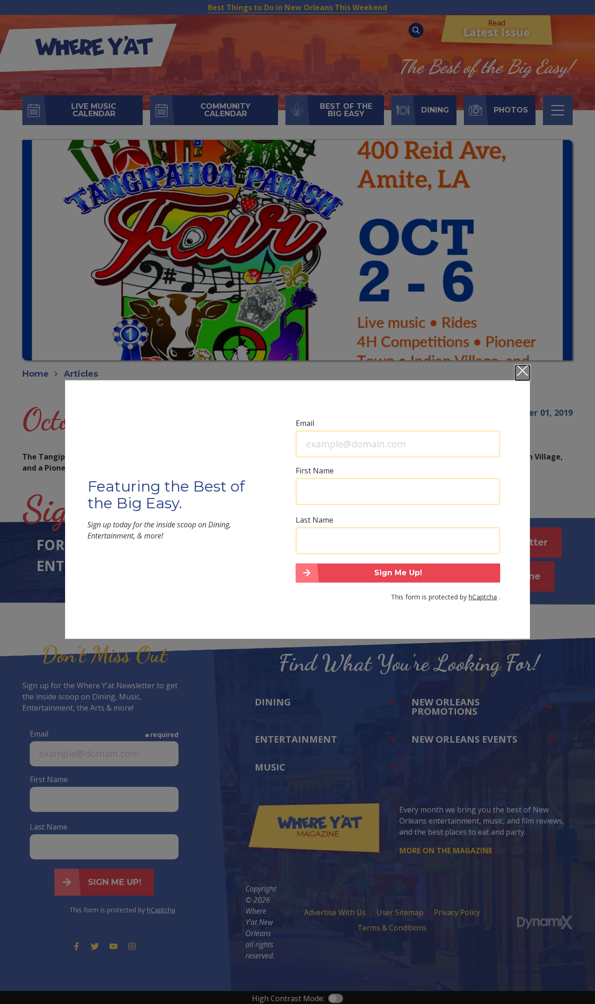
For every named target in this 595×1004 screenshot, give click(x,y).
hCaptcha (483, 596)
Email (305, 423)
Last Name (314, 519)
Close (522, 372)
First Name (315, 470)
